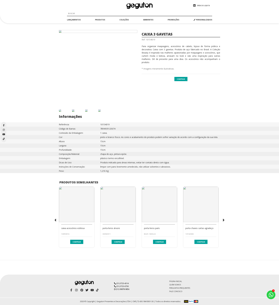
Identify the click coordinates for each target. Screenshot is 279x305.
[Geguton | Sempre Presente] (139, 5)
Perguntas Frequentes (179, 288)
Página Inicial (175, 281)
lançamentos (74, 19)
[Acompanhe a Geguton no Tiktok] (97, 290)
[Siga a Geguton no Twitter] (87, 290)
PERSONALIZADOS (204, 19)
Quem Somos (175, 284)
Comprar (181, 79)
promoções (173, 19)
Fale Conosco (175, 291)
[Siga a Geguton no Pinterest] (81, 290)
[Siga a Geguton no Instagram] (76, 290)
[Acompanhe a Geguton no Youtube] (92, 290)
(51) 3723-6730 (122, 286)
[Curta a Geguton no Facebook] (71, 290)
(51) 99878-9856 (122, 289)
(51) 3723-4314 (122, 283)
